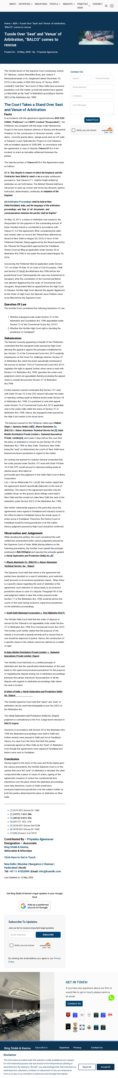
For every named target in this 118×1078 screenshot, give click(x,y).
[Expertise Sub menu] (32, 4)
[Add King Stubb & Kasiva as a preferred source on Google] (35, 906)
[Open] (112, 6)
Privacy (77, 1047)
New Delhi (10, 864)
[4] (11, 821)
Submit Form (92, 120)
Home (7, 23)
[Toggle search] (106, 5)
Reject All (87, 1067)
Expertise (24, 4)
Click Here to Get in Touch (19, 857)
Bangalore (35, 864)
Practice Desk (82, 6)
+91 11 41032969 (19, 871)
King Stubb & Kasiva (16, 847)
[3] (11, 818)
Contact (97, 4)
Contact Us (97, 1047)
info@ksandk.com (50, 871)
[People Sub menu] (60, 4)
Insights (68, 4)
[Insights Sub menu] (74, 4)
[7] (11, 833)
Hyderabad (10, 867)
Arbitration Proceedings (20, 202)
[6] (11, 829)
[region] (59, 1064)
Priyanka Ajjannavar (40, 839)
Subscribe (48, 934)
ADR (15, 23)
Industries (41, 4)
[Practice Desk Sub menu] (89, 6)
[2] (11, 814)
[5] (11, 825)
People (54, 4)
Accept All (105, 1067)
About (12, 4)
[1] (11, 810)
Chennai (48, 864)
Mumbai (22, 864)
